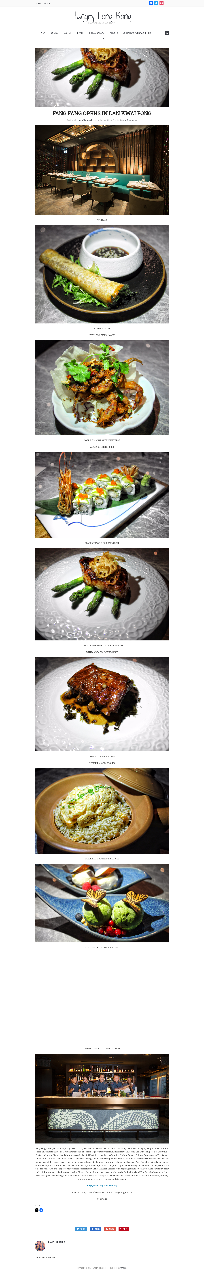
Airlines (114, 33)
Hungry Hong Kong (102, 16)
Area (43, 33)
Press (38, 3)
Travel (80, 33)
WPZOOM (123, 1268)
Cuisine (54, 33)
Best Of (67, 33)
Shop (102, 38)
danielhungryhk (86, 120)
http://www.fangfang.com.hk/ (102, 1185)
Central (122, 120)
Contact (47, 3)
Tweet (82, 1229)
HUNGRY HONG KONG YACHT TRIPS (136, 33)
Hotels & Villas (96, 33)
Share (97, 1229)
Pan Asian (132, 120)
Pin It (125, 1229)
